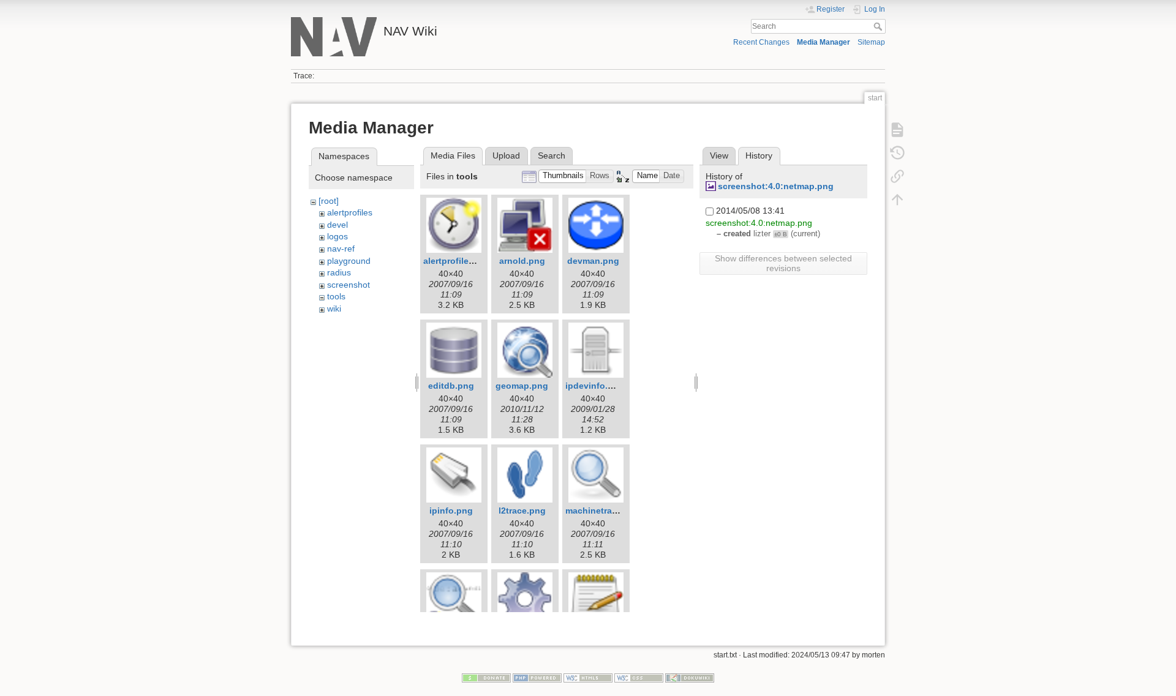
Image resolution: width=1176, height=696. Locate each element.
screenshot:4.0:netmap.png (776, 186)
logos (337, 236)
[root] (328, 201)
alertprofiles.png (457, 261)
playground (349, 261)
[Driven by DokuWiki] (689, 677)
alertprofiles (349, 212)
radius (339, 272)
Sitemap (871, 42)
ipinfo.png (451, 510)
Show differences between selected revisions (783, 263)
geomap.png (522, 386)
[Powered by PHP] (537, 677)
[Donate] (486, 677)
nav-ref (341, 248)
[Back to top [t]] (897, 199)
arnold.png (522, 261)
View (719, 155)
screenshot (348, 285)
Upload (506, 155)
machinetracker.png (606, 510)
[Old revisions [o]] (897, 153)
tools (336, 296)
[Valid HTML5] (588, 677)
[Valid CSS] (638, 677)
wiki (334, 308)
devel (337, 225)
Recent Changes (761, 42)
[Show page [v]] (897, 129)
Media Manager (823, 42)
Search (879, 26)
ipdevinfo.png (594, 386)
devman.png (593, 261)
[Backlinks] (897, 176)
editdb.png (451, 386)
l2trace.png (522, 510)
